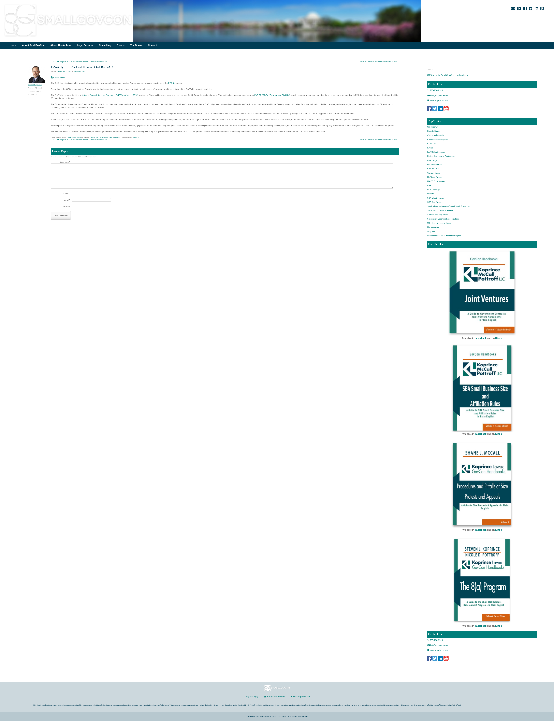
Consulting (105, 45)
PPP (429, 186)
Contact (152, 45)
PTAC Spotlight (433, 190)
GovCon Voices (433, 173)
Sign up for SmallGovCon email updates (449, 75)
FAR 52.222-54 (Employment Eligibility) (272, 95)
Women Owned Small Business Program (444, 236)
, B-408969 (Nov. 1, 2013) (110, 95)
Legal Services (85, 45)
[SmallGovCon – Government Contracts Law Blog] (68, 37)
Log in (305, 716)
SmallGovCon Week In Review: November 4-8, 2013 (379, 62)
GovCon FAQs (433, 169)
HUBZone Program (435, 177)
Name (66, 193)
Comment (65, 162)
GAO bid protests (102, 137)
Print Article (60, 78)
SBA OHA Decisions (435, 198)
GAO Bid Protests (74, 137)
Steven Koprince (79, 71)
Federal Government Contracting (440, 156)
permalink (135, 137)
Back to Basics (433, 131)
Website (66, 206)
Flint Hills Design (296, 716)
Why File (431, 232)
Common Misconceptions (438, 140)
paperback (480, 338)
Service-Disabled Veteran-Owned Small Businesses (448, 206)
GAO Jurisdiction (115, 137)
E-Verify (171, 83)
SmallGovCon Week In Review (440, 211)
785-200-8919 (436, 90)
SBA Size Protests (435, 202)
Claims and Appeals (435, 135)
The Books (136, 45)
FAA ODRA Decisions (436, 152)
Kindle (498, 338)
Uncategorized (433, 227)
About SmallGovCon (33, 45)
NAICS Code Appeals (436, 181)
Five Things (432, 160)
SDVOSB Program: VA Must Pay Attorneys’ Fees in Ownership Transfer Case (79, 62)
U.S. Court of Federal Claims (439, 223)
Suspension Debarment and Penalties (443, 219)
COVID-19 (431, 144)
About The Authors (60, 45)
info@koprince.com (439, 95)
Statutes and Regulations (437, 215)
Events (121, 45)
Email (66, 200)
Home (13, 45)
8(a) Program (432, 127)
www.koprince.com (438, 100)
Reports (430, 194)
